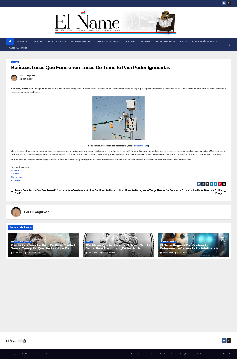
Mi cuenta (227, 354)
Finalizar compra (214, 354)
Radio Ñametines (18, 48)
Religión (145, 41)
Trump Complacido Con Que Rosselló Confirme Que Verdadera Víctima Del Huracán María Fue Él (65, 192)
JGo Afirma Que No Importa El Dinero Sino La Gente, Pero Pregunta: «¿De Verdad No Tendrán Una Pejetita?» (117, 248)
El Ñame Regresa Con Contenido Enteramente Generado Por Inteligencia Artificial (189, 248)
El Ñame (15, 170)
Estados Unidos (57, 41)
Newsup (40, 354)
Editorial (164, 242)
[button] (229, 44)
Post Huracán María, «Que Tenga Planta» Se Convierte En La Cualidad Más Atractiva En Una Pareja (170, 192)
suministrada (141, 145)
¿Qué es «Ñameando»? (172, 354)
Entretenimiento (165, 41)
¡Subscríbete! (156, 354)
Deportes (130, 41)
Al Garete (15, 180)
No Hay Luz (16, 177)
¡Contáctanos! (143, 354)
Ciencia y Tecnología (107, 41)
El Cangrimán (29, 76)
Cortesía (15, 173)
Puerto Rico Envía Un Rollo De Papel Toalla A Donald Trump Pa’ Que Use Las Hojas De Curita (43, 248)
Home (133, 354)
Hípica (183, 41)
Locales (37, 41)
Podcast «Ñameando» (204, 41)
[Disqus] (118, 293)
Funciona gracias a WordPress (18, 354)
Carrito (202, 354)
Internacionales (80, 41)
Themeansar (51, 354)
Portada (22, 41)
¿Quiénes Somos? (191, 354)
